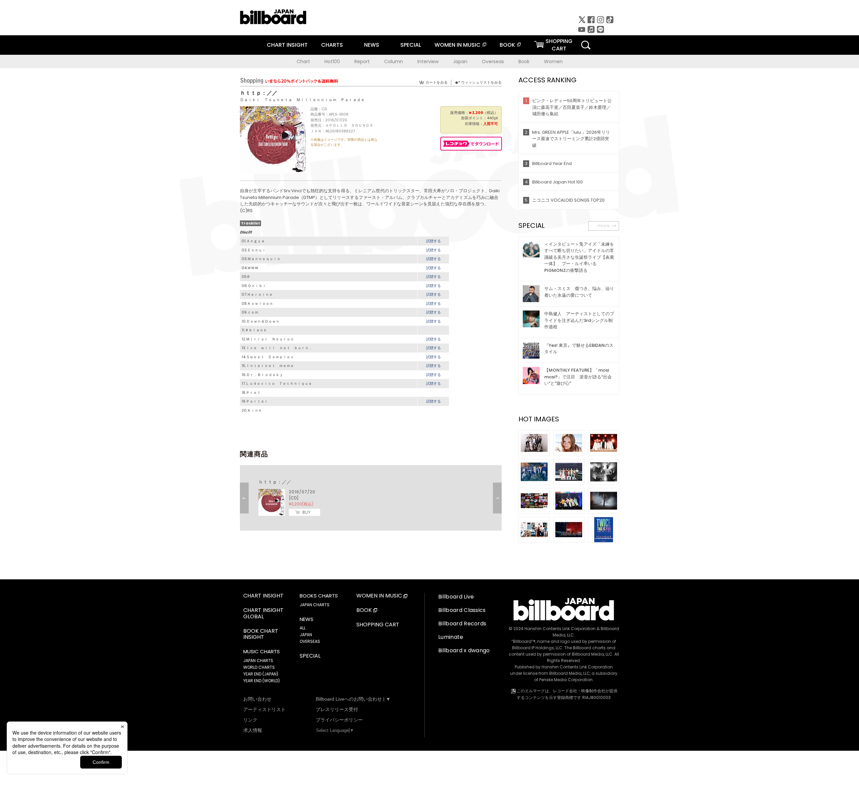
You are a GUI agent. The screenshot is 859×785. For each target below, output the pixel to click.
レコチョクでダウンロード (471, 144)
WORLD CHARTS (259, 667)
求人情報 (252, 730)
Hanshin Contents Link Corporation (560, 628)
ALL (303, 628)
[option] (371, 498)
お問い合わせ (257, 699)
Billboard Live (456, 597)
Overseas (493, 61)
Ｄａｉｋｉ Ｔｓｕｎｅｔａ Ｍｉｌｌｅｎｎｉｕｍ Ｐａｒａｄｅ (302, 99)
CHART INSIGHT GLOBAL (263, 613)
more (604, 225)
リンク (250, 719)
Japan (460, 61)
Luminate (450, 637)
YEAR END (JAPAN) (260, 674)
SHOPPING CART (377, 625)
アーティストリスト (264, 709)
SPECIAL (410, 45)
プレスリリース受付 (337, 709)
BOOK (507, 45)
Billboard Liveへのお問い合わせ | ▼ (353, 699)
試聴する (433, 241)
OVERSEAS (310, 641)
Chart (303, 61)
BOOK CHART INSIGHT (260, 634)
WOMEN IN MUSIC (458, 45)
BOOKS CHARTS (319, 596)
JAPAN (306, 634)
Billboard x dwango (464, 650)
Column (393, 61)
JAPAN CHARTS (258, 660)
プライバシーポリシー (339, 719)
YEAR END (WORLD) (261, 681)
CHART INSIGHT (287, 45)
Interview (428, 61)
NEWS (371, 45)
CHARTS (332, 45)
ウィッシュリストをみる (481, 82)
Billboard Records (462, 623)
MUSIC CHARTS (261, 652)
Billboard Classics (462, 610)
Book (523, 61)
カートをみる (436, 82)
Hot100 (332, 61)
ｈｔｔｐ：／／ (274, 482)
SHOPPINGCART (559, 44)
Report (362, 61)
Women (553, 61)
